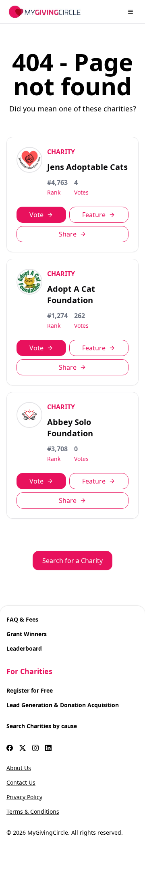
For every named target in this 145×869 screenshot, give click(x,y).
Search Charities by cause (41, 726)
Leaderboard (24, 648)
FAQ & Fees (22, 619)
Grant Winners (26, 634)
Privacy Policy (24, 797)
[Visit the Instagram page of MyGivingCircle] (35, 748)
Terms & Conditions (32, 811)
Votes (81, 192)
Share (68, 234)
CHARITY (61, 151)
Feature (94, 214)
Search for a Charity (72, 560)
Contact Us (20, 782)
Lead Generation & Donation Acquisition (62, 705)
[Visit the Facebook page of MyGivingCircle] (9, 748)
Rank (53, 192)
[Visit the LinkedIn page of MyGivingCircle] (48, 748)
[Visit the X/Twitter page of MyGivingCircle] (22, 748)
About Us (18, 768)
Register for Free (29, 690)
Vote (36, 214)
